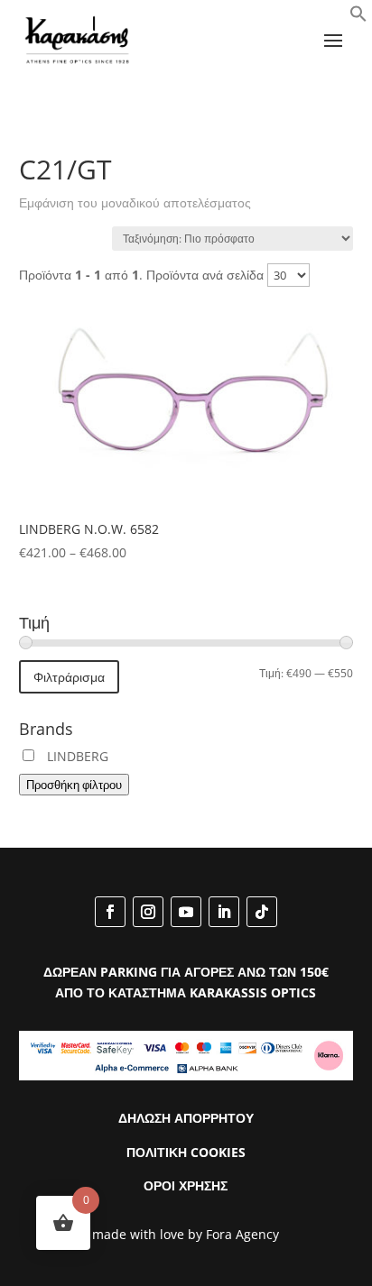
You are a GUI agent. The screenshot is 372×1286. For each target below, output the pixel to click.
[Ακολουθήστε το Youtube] (186, 911)
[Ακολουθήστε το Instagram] (148, 911)
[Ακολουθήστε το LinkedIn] (224, 911)
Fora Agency (242, 1234)
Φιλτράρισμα (69, 676)
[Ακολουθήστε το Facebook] (110, 911)
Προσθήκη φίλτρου (74, 784)
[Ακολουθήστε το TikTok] (261, 911)
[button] (358, 17)
